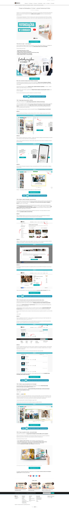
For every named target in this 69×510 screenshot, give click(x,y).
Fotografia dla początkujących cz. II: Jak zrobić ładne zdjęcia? (33, 490)
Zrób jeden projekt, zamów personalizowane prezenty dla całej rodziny (28, 52)
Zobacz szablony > (34, 78)
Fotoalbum (35, 3)
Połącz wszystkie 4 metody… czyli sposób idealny (24, 54)
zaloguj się (52, 0)
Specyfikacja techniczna (27, 504)
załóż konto (48, 0)
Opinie (37, 500)
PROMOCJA (26, 3)
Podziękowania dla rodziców (25, 501)
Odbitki (44, 3)
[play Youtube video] (34, 30)
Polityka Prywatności (20, 504)
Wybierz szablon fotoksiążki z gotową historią (24, 51)
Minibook (23, 498)
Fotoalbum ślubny (24, 502)
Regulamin (16, 504)
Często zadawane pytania (32, 500)
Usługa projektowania (38, 498)
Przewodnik (20, 5)
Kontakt (30, 499)
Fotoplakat (52, 3)
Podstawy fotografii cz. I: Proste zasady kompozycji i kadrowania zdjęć (47, 490)
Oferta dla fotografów (38, 499)
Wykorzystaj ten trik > (34, 192)
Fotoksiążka (31, 3)
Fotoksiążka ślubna (24, 500)
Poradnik (16, 5)
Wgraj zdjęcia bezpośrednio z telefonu (23, 50)
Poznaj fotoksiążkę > (34, 41)
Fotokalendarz (40, 3)
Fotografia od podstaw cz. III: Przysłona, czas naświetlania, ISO (20, 490)
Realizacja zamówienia (31, 498)
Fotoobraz (48, 3)
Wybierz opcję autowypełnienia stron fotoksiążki (24, 53)
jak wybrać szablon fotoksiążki (41, 290)
